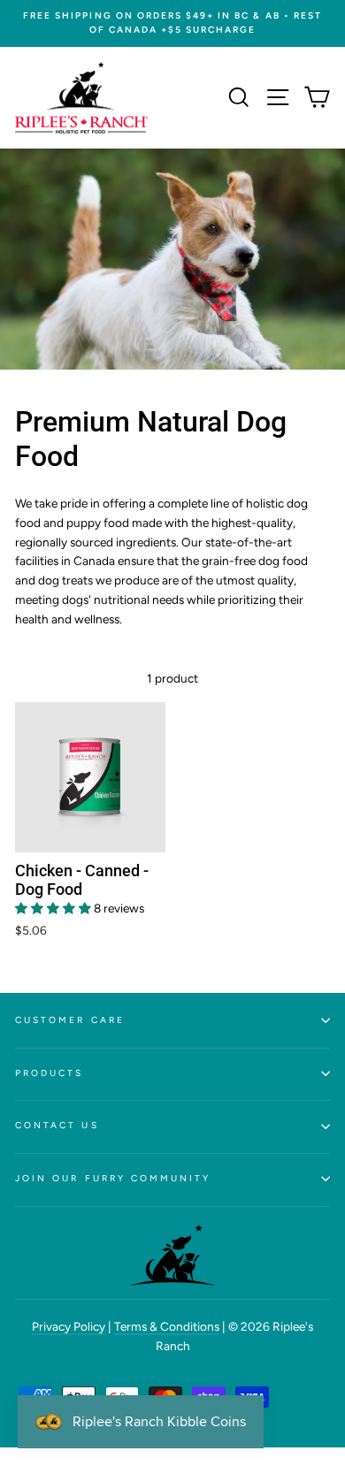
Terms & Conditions (166, 1326)
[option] (172, 23)
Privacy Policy (68, 1326)
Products (49, 1073)
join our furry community (113, 1178)
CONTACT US (57, 1125)
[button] (54, 908)
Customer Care (70, 1020)
